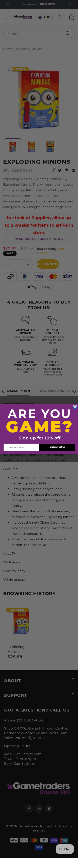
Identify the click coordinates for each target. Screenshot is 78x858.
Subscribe (56, 447)
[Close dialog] (75, 407)
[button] (39, 424)
